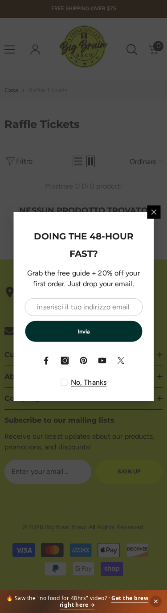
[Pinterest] (83, 360)
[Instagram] (65, 360)
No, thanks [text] (88, 382)
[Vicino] (153, 211)
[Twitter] (121, 360)
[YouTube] (102, 360)
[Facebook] (46, 360)
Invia (83, 331)
